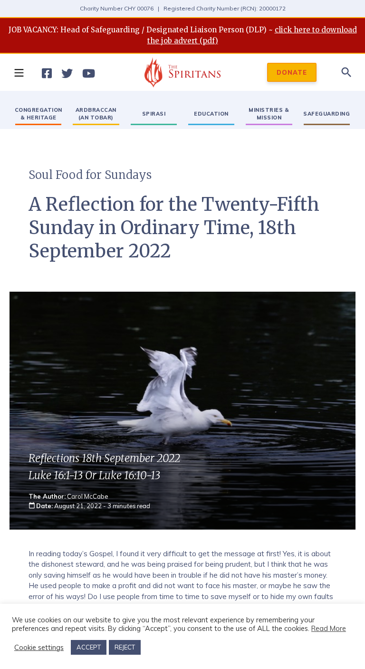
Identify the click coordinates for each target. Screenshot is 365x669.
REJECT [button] (125, 647)
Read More (328, 628)
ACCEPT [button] (89, 647)
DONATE (292, 72)
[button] (18, 72)
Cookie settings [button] (39, 647)
